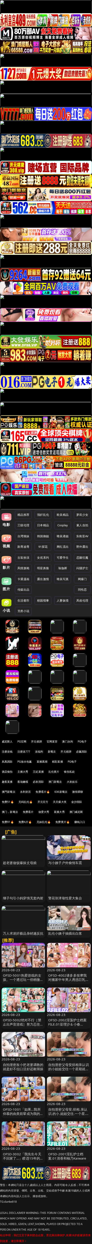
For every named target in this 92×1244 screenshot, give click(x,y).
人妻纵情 (63, 600)
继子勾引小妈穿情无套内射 (23, 898)
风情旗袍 (23, 568)
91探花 (43, 547)
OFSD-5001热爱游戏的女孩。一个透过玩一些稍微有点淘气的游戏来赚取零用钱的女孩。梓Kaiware (23, 981)
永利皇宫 (25, 792)
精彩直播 (57, 762)
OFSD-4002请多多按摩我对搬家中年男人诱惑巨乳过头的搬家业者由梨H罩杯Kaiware (68, 981)
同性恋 (82, 589)
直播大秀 (59, 812)
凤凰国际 (7, 762)
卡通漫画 (23, 579)
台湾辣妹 (23, 536)
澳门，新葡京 (10, 812)
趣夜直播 (7, 782)
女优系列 (43, 558)
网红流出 (63, 547)
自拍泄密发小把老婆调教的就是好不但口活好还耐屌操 (23, 1066)
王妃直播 (38, 772)
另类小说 (23, 611)
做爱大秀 (43, 812)
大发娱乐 (72, 782)
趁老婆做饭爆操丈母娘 (20, 862)
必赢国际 (81, 751)
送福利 (39, 751)
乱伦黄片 (53, 772)
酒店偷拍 (7, 772)
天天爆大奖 (60, 802)
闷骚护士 (82, 568)
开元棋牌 (36, 741)
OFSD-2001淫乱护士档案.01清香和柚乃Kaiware (67, 1156)
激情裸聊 (77, 792)
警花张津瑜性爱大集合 (65, 898)
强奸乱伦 (43, 515)
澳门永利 (67, 741)
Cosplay (62, 525)
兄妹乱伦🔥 (44, 822)
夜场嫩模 (22, 782)
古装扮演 (23, 558)
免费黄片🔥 (62, 822)
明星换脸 (43, 568)
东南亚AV (82, 536)
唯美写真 (63, 579)
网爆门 (82, 579)
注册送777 (23, 751)
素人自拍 (82, 525)
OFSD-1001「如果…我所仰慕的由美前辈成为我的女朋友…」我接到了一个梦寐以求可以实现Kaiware (23, 1115)
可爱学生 (63, 558)
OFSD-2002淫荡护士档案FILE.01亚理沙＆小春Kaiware (67, 1024)
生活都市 (23, 600)
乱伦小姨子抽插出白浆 (65, 933)
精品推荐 (23, 515)
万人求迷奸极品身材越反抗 (23, 933)
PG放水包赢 (24, 762)
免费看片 (28, 812)
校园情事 (43, 600)
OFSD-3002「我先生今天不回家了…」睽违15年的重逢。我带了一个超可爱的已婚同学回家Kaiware (23, 1160)
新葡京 (52, 751)
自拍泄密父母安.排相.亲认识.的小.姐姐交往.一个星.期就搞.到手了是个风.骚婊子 (68, 1113)
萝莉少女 (82, 515)
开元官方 (43, 802)
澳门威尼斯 (76, 812)
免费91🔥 (8, 822)
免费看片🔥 (43, 792)
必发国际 (38, 782)
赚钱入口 (79, 822)
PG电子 (82, 741)
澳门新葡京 (55, 782)
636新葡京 (60, 792)
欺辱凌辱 (23, 547)
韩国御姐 (43, 536)
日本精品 (43, 525)
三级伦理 (23, 525)
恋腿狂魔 (82, 558)
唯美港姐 (63, 536)
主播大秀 (22, 772)
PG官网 (22, 741)
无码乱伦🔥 (26, 802)
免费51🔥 (8, 802)
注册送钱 (7, 751)
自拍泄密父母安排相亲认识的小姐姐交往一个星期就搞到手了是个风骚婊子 (68, 1068)
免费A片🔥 (25, 822)
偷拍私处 (69, 772)
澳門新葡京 (8, 792)
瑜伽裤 (62, 568)
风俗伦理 (82, 600)
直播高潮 (42, 762)
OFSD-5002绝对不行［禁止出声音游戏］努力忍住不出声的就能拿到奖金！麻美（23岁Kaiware (23, 1026)
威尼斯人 (7, 741)
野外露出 (82, 547)
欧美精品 (63, 515)
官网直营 (52, 741)
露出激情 (43, 579)
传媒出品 (23, 589)
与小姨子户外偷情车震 (65, 862)
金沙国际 (76, 802)
